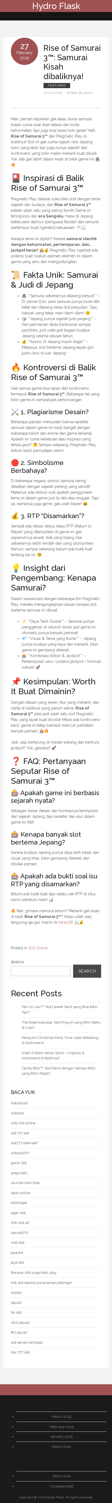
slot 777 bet (20, 1133)
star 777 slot (20, 1352)
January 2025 (62, 1437)
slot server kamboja (26, 1342)
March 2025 (61, 1417)
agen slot (18, 1213)
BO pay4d (19, 1332)
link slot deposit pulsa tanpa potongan (41, 1283)
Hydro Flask (56, 6)
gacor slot (19, 1163)
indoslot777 (20, 1153)
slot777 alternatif (24, 1143)
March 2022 (61, 1447)
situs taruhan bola (25, 1183)
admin (88, 93)
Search (17, 962)
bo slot (16, 1312)
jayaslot (17, 1253)
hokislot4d (19, 1103)
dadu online (20, 1193)
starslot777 (19, 1233)
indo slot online (23, 1123)
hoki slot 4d (20, 1223)
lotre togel (19, 1203)
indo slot (17, 1242)
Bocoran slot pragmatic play (34, 1273)
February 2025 (61, 1427)
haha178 (65, 922)
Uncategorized (61, 1486)
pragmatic (19, 1173)
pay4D (16, 1303)
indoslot (17, 1113)
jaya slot (17, 1262)
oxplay (16, 1292)
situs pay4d (20, 1322)
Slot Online (38, 948)
